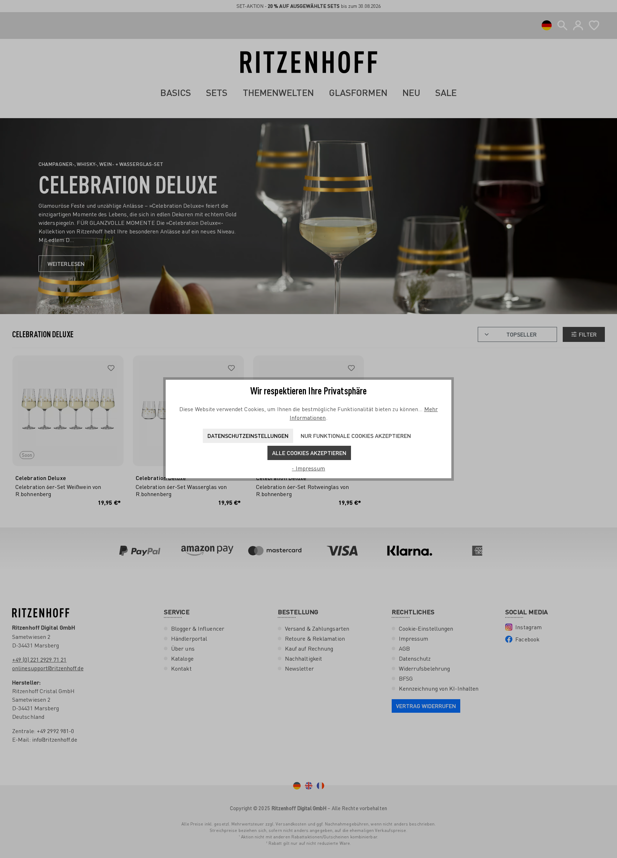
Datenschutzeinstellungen (248, 435)
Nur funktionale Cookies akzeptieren (356, 435)
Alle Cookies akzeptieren (309, 452)
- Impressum (308, 468)
